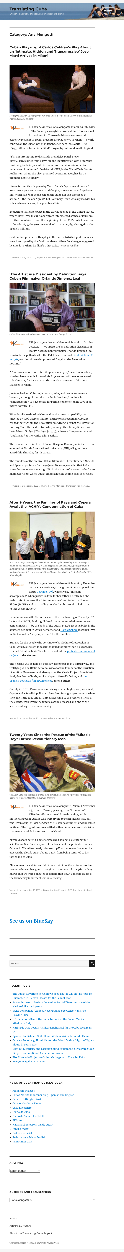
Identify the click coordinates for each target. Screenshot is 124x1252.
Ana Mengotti (54, 257)
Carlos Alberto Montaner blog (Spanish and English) (44, 1094)
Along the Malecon (24, 1090)
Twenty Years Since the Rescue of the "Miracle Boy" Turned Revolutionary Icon (50, 737)
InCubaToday (20, 1128)
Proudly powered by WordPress (44, 1243)
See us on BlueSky (31, 921)
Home (13, 1218)
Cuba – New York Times (27, 1103)
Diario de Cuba (21, 1111)
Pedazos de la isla (23, 1133)
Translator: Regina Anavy (78, 486)
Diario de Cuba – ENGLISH (28, 1116)
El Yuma (17, 1120)
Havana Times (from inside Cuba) (33, 1124)
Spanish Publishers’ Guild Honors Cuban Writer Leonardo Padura (51, 1036)
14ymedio (14, 257)
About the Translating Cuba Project (31, 1233)
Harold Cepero (69, 629)
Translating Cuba (28, 8)
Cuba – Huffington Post (27, 1099)
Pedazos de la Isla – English (29, 1137)
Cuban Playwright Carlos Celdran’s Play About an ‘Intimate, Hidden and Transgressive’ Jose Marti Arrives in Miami (50, 51)
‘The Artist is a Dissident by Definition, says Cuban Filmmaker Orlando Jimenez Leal (48, 276)
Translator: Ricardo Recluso (80, 257)
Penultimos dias (22, 1141)
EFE (64, 257)
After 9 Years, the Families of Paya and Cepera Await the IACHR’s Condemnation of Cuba (50, 504)
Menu (108, 10)
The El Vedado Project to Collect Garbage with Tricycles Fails (49, 1057)
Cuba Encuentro (22, 1107)
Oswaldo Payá (45, 591)
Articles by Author (20, 1225)
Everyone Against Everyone (29, 1061)
